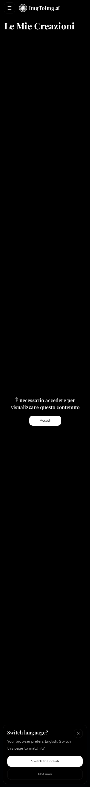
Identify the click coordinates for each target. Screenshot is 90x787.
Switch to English (45, 761)
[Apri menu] (9, 7)
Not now (45, 774)
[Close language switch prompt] (78, 733)
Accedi (45, 420)
